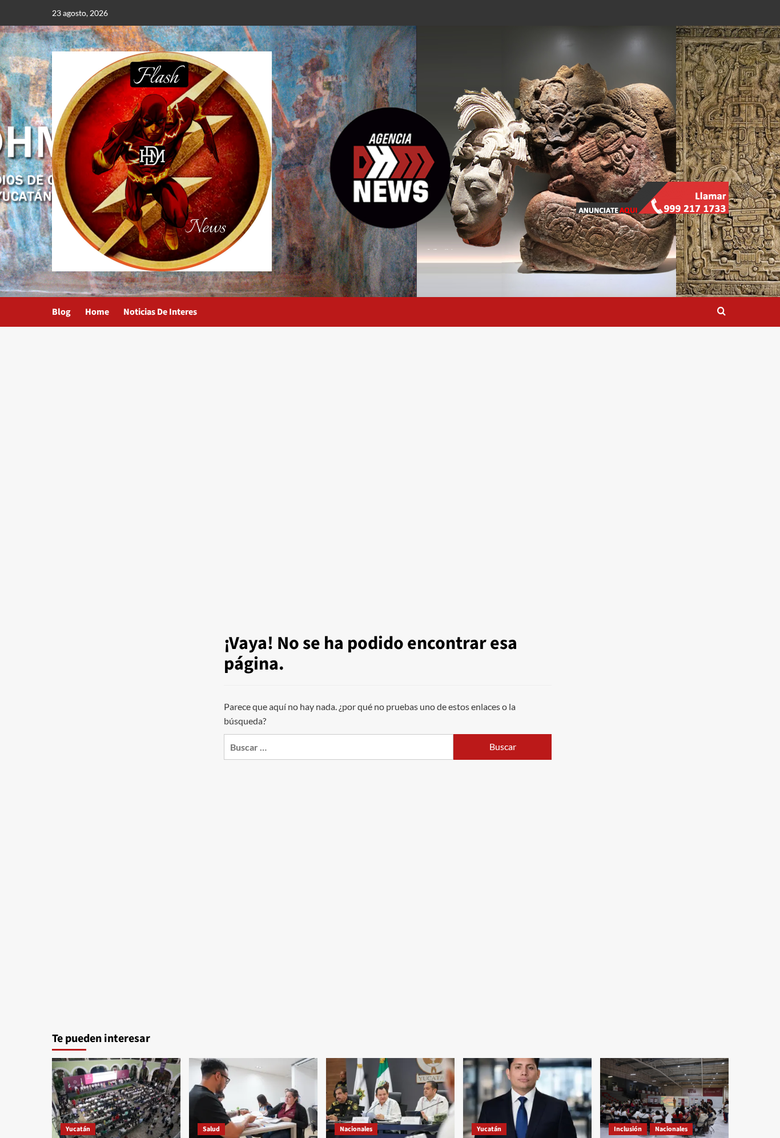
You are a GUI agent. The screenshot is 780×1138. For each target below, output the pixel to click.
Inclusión (628, 1129)
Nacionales (356, 1129)
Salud (211, 1129)
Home (97, 312)
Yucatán (78, 1129)
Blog (61, 312)
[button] (721, 312)
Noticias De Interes (160, 312)
